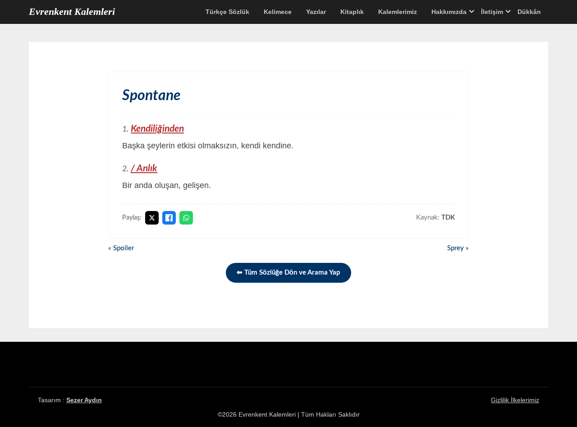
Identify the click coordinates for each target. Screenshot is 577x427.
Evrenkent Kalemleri (72, 11)
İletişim (492, 11)
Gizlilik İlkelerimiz (515, 400)
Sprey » (458, 248)
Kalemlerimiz (397, 11)
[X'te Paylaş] (152, 218)
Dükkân (529, 11)
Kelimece (278, 11)
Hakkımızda (449, 11)
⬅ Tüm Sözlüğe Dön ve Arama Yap (288, 272)
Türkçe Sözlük (227, 11)
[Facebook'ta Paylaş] (169, 218)
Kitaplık (352, 11)
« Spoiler (121, 248)
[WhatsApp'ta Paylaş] (186, 218)
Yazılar (316, 11)
